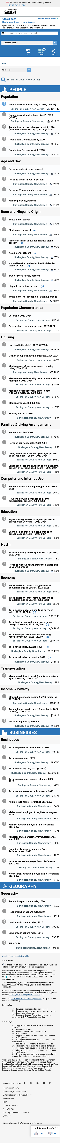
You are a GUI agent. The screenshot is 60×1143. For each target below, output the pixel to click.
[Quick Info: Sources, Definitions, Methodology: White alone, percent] (5, 219)
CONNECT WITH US (12, 1083)
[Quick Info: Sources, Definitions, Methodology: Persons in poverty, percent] (5, 720)
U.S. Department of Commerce (16, 1112)
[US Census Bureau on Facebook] (25, 1083)
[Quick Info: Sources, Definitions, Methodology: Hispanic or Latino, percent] (5, 285)
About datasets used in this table (15, 956)
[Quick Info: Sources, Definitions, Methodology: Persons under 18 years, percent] (5, 179)
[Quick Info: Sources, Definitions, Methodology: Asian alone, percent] (5, 252)
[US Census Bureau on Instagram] (50, 1083)
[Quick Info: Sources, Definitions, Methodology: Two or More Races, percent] (5, 275)
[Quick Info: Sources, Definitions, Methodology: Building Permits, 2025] (5, 412)
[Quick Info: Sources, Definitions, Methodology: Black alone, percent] (5, 229)
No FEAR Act (8, 1109)
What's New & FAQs (47, 18)
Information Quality (11, 1088)
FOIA (5, 1102)
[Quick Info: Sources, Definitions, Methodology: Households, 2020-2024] (5, 431)
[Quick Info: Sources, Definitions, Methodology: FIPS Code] (5, 942)
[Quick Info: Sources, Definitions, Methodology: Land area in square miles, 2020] (5, 921)
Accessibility (8, 1098)
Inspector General (10, 1105)
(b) (42, 286)
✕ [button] (58, 1127)
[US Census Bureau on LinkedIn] (38, 1083)
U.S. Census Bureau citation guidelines (26, 999)
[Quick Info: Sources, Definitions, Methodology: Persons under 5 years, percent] (5, 168)
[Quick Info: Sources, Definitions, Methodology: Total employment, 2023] (5, 757)
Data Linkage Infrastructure (14, 1091)
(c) (34, 612)
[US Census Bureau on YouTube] (44, 1083)
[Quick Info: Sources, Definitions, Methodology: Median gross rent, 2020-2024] (5, 402)
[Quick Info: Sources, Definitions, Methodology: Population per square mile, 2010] (5, 911)
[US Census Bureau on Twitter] (31, 1083)
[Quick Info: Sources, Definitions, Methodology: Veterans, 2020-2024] (5, 315)
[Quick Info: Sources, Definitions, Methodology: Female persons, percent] (5, 200)
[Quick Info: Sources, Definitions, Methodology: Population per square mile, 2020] (5, 900)
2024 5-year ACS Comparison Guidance (24, 995)
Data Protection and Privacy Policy (17, 1095)
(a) (34, 230)
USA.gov (6, 1116)
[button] (29, 52)
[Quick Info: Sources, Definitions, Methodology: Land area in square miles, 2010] (5, 932)
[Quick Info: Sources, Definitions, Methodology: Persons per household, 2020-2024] (5, 442)
